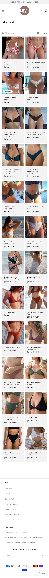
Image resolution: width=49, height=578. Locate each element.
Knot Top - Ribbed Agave (34, 383)
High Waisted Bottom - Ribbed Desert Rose (12, 383)
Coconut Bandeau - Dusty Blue (11, 207)
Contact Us (9, 519)
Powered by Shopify (30, 574)
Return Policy (10, 499)
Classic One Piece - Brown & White (34, 278)
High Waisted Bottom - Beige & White (35, 243)
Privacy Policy (11, 504)
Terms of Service (12, 514)
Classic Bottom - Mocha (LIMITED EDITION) (36, 133)
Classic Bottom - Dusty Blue (35, 207)
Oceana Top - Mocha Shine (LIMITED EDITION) (11, 134)
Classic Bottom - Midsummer (33, 98)
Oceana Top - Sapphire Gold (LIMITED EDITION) (12, 171)
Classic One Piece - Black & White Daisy (11, 278)
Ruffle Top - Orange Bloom (11, 63)
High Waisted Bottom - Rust (35, 313)
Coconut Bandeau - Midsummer (11, 98)
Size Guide (9, 494)
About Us (9, 489)
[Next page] (30, 468)
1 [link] (18, 469)
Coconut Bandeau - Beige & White (11, 243)
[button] (2, 10)
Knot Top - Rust (10, 312)
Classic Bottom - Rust (12, 347)
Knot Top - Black (33, 418)
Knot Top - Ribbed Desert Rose (34, 348)
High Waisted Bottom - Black (12, 454)
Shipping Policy (11, 509)
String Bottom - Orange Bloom (36, 63)
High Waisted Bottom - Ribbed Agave (12, 418)
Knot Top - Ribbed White (34, 454)
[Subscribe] (41, 555)
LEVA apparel (21, 574)
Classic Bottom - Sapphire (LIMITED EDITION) (34, 171)
